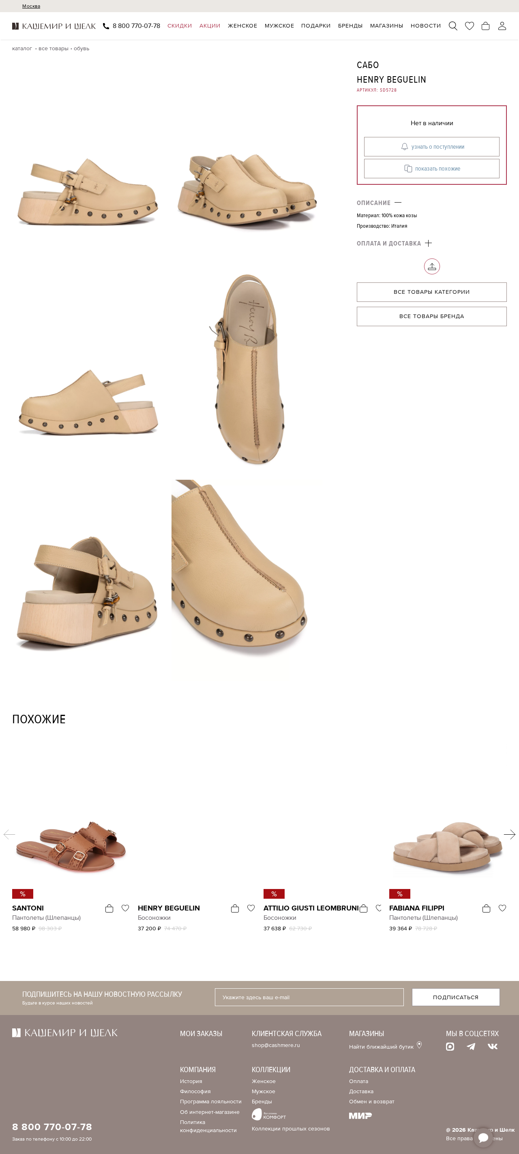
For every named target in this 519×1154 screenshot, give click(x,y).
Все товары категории (432, 292)
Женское (242, 26)
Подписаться (456, 997)
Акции (210, 26)
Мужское (279, 26)
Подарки (316, 26)
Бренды (350, 26)
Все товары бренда (431, 316)
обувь (81, 48)
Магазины (386, 26)
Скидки (179, 26)
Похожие (39, 719)
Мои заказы (201, 1034)
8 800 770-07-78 (136, 26)
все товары (54, 48)
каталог (23, 48)
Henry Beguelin (392, 79)
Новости (426, 26)
